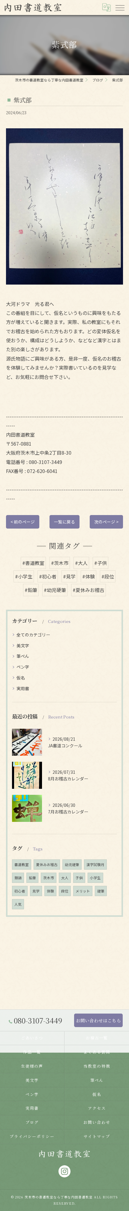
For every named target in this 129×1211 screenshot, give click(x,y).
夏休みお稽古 (47, 864)
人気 (18, 904)
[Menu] (120, 7)
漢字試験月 (95, 864)
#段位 (107, 576)
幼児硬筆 (72, 864)
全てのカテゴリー (33, 635)
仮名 (20, 678)
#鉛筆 (31, 589)
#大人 (81, 562)
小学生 (95, 877)
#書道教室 (33, 562)
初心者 (19, 891)
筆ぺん (22, 656)
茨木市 (48, 877)
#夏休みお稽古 (88, 589)
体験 (50, 891)
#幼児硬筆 (55, 589)
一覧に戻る (64, 522)
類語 (18, 877)
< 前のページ (22, 522)
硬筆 (100, 891)
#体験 (88, 576)
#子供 (100, 562)
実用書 (22, 688)
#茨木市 (59, 562)
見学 (36, 891)
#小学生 (23, 576)
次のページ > (106, 522)
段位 (64, 891)
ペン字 (22, 667)
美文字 (22, 645)
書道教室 (21, 864)
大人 (64, 877)
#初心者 (47, 576)
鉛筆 (32, 877)
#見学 (69, 576)
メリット (83, 891)
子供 (79, 877)
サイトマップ (97, 1136)
